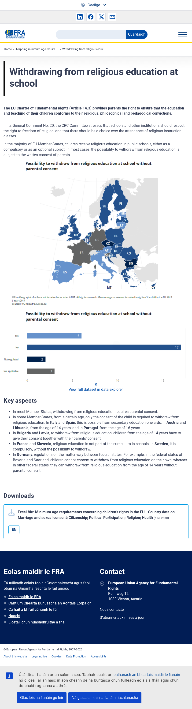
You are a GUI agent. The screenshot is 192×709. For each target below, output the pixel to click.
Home (8, 49)
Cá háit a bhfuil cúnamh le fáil (33, 609)
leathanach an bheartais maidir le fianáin (146, 675)
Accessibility (99, 656)
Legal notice (39, 656)
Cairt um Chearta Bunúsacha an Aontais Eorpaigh (50, 603)
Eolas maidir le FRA (24, 597)
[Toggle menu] (182, 34)
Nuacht (14, 616)
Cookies (57, 656)
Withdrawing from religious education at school (92, 49)
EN (14, 529)
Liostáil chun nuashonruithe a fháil (37, 622)
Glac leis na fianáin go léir (41, 698)
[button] (80, 17)
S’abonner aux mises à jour (122, 617)
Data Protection (76, 656)
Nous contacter (112, 609)
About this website (15, 656)
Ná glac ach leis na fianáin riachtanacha (105, 698)
